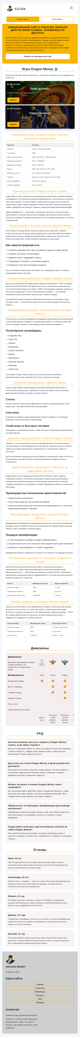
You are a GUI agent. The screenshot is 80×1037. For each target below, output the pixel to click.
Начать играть (23, 19)
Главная (40, 984)
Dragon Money (16, 966)
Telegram (40, 1002)
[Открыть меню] (71, 7)
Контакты (40, 995)
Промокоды (40, 992)
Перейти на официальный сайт (38, 56)
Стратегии (40, 988)
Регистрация (57, 19)
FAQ (40, 999)
